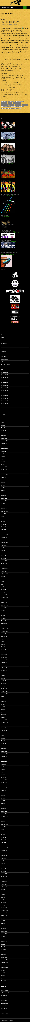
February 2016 (4, 748)
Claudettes (18, 104)
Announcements (4, 346)
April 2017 (3, 712)
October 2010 (4, 915)
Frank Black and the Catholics (16, 106)
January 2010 (4, 933)
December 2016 (4, 722)
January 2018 (4, 688)
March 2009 (3, 952)
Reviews (2, 361)
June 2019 (3, 644)
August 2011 (3, 889)
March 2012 (3, 871)
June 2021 (3, 581)
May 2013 (3, 834)
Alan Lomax (11, 101)
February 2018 (4, 686)
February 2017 (4, 717)
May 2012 (3, 866)
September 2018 (4, 667)
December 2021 (4, 566)
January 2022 (4, 563)
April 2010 (3, 926)
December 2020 (4, 597)
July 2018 (3, 673)
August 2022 (3, 545)
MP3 (11, 128)
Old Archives (4, 343)
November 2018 (4, 662)
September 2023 (4, 511)
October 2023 (4, 508)
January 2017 (4, 719)
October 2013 (4, 821)
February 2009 (4, 954)
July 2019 (3, 641)
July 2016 (3, 735)
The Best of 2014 (4, 387)
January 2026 (4, 438)
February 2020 (4, 623)
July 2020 (3, 610)
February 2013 (4, 842)
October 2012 (4, 852)
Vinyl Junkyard (4, 356)
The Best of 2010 (4, 377)
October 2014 (4, 790)
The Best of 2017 (4, 395)
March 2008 (3, 980)
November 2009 (4, 939)
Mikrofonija (3, 998)
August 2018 (3, 670)
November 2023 (4, 506)
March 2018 (3, 683)
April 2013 (3, 837)
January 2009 (4, 957)
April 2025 (3, 461)
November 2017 (4, 693)
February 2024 (4, 498)
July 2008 (3, 970)
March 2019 (3, 652)
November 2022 (4, 537)
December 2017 (4, 691)
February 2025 (4, 466)
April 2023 (3, 524)
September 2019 (4, 636)
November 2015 (4, 756)
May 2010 (3, 923)
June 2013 (3, 832)
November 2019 (4, 631)
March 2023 (3, 526)
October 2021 (4, 571)
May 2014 (3, 803)
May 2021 (3, 584)
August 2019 (3, 639)
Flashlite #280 (10, 21)
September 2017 (4, 699)
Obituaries (3, 351)
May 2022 (3, 553)
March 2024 (3, 495)
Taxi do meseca (4, 1011)
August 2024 (3, 482)
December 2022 (4, 534)
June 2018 (3, 675)
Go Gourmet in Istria (5, 992)
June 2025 (3, 456)
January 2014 (4, 813)
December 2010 (4, 910)
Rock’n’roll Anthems (5, 364)
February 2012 (4, 873)
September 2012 (4, 855)
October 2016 (4, 727)
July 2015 (3, 766)
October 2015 (4, 759)
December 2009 (4, 936)
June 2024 (3, 487)
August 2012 (3, 858)
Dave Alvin (25, 104)
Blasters (12, 104)
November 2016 (4, 725)
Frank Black (4, 106)
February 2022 (4, 560)
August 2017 (3, 701)
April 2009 (3, 949)
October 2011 (4, 884)
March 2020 (3, 620)
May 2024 (3, 490)
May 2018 (3, 678)
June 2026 (3, 425)
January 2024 (4, 500)
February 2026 (4, 435)
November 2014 (4, 787)
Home (2, 334)
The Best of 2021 (4, 406)
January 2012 (4, 876)
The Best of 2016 (4, 393)
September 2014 (4, 792)
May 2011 (3, 897)
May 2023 (3, 521)
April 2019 (3, 649)
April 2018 (3, 680)
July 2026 (3, 422)
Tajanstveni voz (4, 1008)
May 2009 (3, 946)
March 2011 (3, 902)
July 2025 (3, 453)
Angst (10, 103)
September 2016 (4, 730)
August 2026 (3, 420)
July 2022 (3, 547)
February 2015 (4, 779)
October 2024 (4, 477)
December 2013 (4, 816)
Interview (3, 367)
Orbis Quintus (4, 1000)
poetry (2, 369)
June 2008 (3, 972)
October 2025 (4, 446)
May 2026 (3, 427)
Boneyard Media (4, 990)
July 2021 (3, 579)
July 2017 (3, 704)
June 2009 (3, 944)
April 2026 (3, 430)
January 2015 (4, 782)
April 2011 (3, 899)
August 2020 (3, 607)
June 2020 (3, 613)
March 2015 (3, 777)
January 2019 (4, 657)
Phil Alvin (15, 108)
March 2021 (3, 589)
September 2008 (4, 967)
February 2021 (4, 592)
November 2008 (4, 962)
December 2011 (4, 879)
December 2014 (4, 785)
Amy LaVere (4, 103)
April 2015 (3, 774)
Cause (2, 408)
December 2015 (4, 753)
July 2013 (3, 829)
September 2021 (4, 573)
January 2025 (4, 469)
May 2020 (3, 615)
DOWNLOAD (10, 170)
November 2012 (4, 850)
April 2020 (3, 618)
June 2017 (3, 706)
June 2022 (3, 550)
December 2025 (4, 440)
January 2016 (4, 751)
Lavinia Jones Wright (6, 108)
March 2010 (3, 928)
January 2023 (4, 532)
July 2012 (3, 860)
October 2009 (4, 941)
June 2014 (3, 800)
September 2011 (4, 886)
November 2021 (4, 568)
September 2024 (4, 479)
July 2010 (3, 918)
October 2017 (4, 696)
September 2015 (4, 761)
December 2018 (4, 659)
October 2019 (4, 633)
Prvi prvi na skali (4, 1003)
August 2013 (3, 826)
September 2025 (4, 448)
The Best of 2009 (4, 374)
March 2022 (3, 558)
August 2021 (3, 576)
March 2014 (3, 808)
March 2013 (3, 839)
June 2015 (3, 769)
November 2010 (4, 912)
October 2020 (4, 602)
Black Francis (5, 104)
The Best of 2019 (4, 400)
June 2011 (3, 894)
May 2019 (3, 646)
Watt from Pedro (4, 1013)
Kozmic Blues (4, 995)
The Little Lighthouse (7, 7)
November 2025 (4, 443)
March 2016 (3, 746)
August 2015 (3, 764)
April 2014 (3, 806)
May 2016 (3, 740)
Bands (2, 348)
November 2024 (4, 474)
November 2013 (4, 819)
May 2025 (3, 459)
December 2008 (4, 959)
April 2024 (3, 493)
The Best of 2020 (4, 403)
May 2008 (3, 975)
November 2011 (4, 881)
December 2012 (4, 847)
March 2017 (3, 714)
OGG (9, 128)
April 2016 (3, 743)
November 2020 (4, 599)
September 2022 (4, 542)
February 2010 (4, 931)
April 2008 (3, 978)
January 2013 (4, 845)
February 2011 (4, 905)
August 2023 (3, 513)
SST (20, 108)
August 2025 (3, 451)
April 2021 (3, 586)
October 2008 (4, 965)
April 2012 (3, 868)
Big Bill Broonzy (17, 103)
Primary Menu (28, 7)
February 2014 (4, 811)
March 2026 (3, 433)
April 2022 (3, 555)
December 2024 (4, 472)
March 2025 (3, 464)
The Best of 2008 (4, 372)
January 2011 (4, 907)
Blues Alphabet (4, 359)
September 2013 (4, 824)
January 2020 (4, 626)
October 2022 (4, 539)
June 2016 (3, 738)
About (2, 337)
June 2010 (3, 920)
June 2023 (3, 519)
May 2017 (3, 709)
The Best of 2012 (4, 382)
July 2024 (3, 485)
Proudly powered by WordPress (7, 1020)
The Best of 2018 (4, 398)
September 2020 (4, 605)
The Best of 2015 (4, 390)
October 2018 (4, 665)
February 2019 (4, 654)
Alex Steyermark (19, 101)
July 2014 (3, 798)
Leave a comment (14, 24)
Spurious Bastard (4, 1005)
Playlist (3, 19)
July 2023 (3, 516)
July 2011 (3, 892)
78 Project (4, 101)
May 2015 (3, 772)
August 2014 (3, 795)
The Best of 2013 (4, 385)
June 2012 (3, 863)
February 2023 (4, 529)
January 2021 (4, 594)
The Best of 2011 (4, 380)
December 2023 (4, 503)
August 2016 (3, 732)
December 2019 (4, 628)
